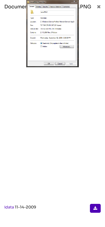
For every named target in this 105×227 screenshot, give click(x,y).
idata (9, 207)
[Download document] (95, 208)
